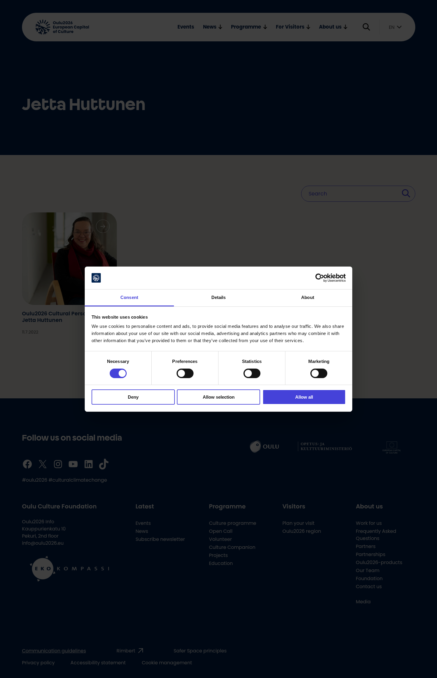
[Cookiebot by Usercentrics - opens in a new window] (320, 277)
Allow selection (219, 397)
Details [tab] (218, 297)
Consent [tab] (129, 297)
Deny (133, 397)
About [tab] (307, 297)
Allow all (304, 397)
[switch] (185, 373)
